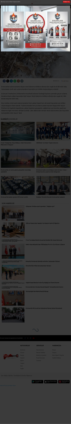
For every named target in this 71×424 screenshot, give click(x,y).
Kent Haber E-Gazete (58, 355)
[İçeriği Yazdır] (21, 81)
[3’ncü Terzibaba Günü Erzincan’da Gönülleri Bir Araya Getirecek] (13, 241)
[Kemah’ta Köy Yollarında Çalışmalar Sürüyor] (13, 279)
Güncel (22, 352)
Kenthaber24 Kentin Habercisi (23, 375)
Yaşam (22, 363)
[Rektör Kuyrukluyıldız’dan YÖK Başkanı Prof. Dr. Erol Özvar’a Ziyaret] (13, 258)
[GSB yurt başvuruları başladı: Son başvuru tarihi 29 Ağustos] (13, 237)
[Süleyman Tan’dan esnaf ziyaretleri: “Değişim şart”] (13, 220)
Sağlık (22, 368)
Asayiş (22, 355)
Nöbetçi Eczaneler (41, 355)
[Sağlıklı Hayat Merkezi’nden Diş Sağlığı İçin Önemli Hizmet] (13, 284)
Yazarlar (38, 360)
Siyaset (22, 358)
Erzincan (66, 32)
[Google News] (65, 81)
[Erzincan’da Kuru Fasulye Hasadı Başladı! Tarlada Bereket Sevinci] (13, 288)
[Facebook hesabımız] (25, 338)
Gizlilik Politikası (56, 358)
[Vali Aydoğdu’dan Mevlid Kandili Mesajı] (13, 305)
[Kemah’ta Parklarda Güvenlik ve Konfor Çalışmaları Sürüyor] (13, 262)
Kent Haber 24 (11, 29)
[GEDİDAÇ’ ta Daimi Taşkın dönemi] (53, 131)
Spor (21, 366)
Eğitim (22, 360)
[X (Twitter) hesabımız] (27, 338)
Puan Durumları (40, 358)
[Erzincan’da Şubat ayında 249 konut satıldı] (18, 185)
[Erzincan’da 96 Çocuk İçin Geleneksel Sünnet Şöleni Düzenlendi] (13, 322)
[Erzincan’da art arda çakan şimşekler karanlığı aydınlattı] (18, 158)
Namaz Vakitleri (40, 352)
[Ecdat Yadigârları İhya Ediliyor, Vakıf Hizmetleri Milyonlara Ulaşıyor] (18, 131)
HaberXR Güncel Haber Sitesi (8, 385)
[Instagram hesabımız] (30, 338)
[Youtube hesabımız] (33, 338)
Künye (54, 350)
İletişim (54, 352)
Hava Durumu (40, 350)
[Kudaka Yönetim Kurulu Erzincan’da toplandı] (53, 185)
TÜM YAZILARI (64, 29)
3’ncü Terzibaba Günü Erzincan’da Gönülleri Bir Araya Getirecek (21, 6)
